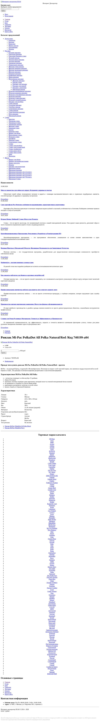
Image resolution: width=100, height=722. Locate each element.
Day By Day (52, 470)
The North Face (52, 575)
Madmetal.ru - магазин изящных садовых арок (17, 262)
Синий (52, 665)
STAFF (52, 563)
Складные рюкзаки (15, 105)
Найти (3, 11)
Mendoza (52, 521)
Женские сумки (14, 126)
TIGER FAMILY (52, 583)
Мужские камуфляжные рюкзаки (20, 91)
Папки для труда (14, 163)
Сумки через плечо (15, 152)
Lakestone (52, 509)
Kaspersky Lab (52, 504)
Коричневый (52, 640)
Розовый (52, 656)
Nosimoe (52, 535)
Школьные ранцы (14, 168)
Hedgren (52, 495)
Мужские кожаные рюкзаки (18, 93)
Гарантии (8, 24)
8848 (52, 442)
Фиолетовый (52, 668)
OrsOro (52, 540)
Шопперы (12, 156)
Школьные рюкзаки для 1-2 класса (20, 172)
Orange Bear (52, 539)
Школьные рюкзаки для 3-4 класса (20, 173)
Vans (52, 593)
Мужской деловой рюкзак (17, 100)
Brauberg (52, 460)
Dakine (52, 469)
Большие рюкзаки (15, 52)
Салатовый (52, 660)
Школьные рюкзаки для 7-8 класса (20, 177)
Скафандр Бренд (52, 667)
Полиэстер (52, 653)
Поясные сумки (14, 140)
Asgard (52, 448)
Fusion (52, 484)
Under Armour (52, 591)
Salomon (52, 560)
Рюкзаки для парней (19, 86)
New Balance (52, 530)
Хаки (52, 670)
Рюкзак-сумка (17, 82)
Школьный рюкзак (18, 89)
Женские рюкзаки (15, 72)
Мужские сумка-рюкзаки (17, 98)
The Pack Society (52, 577)
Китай (52, 639)
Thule (52, 581)
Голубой (52, 626)
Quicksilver (52, 553)
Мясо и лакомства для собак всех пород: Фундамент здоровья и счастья (26, 190)
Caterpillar (52, 467)
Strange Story (52, 567)
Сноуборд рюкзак (14, 107)
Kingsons (52, 505)
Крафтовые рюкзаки (15, 75)
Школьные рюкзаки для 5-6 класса (20, 175)
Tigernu (52, 584)
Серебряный (52, 661)
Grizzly (52, 491)
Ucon (52, 590)
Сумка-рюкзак (13, 110)
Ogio (52, 537)
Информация (9, 361)
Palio (52, 544)
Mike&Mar (52, 523)
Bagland (52, 453)
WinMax (52, 598)
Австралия (52, 611)
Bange (52, 455)
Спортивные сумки (15, 142)
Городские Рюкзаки (15, 54)
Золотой (52, 635)
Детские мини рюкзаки (16, 59)
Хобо (10, 154)
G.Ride (52, 486)
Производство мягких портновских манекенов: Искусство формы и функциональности (31, 304)
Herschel (52, 498)
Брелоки (11, 42)
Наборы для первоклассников (18, 161)
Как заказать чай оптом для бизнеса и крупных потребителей (22, 275)
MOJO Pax (51, 525)
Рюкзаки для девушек (19, 84)
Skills (52, 561)
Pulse (52, 549)
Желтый (52, 628)
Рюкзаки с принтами (19, 88)
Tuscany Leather (52, 588)
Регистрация (9, 16)
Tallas (52, 572)
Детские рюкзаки (14, 61)
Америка (52, 612)
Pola (52, 546)
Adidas (52, 446)
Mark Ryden (52, 519)
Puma (52, 551)
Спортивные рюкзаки (16, 109)
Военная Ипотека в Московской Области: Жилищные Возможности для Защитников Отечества (35, 248)
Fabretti (52, 477)
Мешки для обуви (14, 133)
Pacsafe (52, 542)
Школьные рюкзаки (15, 170)
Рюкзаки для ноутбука (16, 102)
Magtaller (52, 518)
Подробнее (4, 199)
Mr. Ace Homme (52, 528)
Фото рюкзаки (13, 114)
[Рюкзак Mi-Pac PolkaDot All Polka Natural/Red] (16, 342)
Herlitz (52, 497)
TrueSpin (52, 586)
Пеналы (11, 49)
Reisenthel (52, 556)
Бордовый (52, 621)
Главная (7, 19)
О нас (6, 21)
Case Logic (51, 465)
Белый (52, 618)
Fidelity (52, 481)
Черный (52, 672)
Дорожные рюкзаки (15, 63)
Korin (52, 507)
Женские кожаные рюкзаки (18, 68)
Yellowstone (52, 605)
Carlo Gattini (52, 463)
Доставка (8, 26)
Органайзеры (13, 47)
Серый (52, 663)
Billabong (52, 456)
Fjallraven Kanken (52, 483)
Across (52, 444)
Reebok (52, 554)
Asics (52, 449)
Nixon (52, 533)
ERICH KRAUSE (52, 476)
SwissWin (52, 570)
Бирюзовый (52, 619)
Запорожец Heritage (52, 632)
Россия (52, 658)
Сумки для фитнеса (15, 149)
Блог (6, 23)
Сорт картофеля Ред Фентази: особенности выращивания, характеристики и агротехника (32, 205)
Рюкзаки (7, 51)
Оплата (7, 28)
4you (52, 440)
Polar (52, 547)
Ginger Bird (52, 488)
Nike (52, 532)
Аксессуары (9, 38)
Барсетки (12, 119)
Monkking (52, 526)
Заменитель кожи (52, 630)
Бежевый (52, 616)
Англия (52, 614)
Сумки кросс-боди (15, 151)
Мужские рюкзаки (15, 96)
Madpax (51, 516)
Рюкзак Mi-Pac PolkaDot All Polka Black (18, 426)
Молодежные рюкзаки (16, 79)
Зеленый (52, 633)
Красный (52, 642)
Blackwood (52, 458)
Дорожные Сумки (15, 123)
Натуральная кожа (52, 644)
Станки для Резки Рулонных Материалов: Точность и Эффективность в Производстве (31, 318)
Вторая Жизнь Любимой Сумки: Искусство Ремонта (19, 219)
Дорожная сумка (14, 121)
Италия (52, 637)
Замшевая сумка (14, 128)
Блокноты (12, 40)
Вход (6, 14)
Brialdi (52, 462)
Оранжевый (52, 647)
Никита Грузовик (52, 646)
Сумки (7, 117)
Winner (52, 600)
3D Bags (52, 439)
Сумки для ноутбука (15, 145)
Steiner (52, 565)
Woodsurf (52, 602)
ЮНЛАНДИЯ (52, 674)
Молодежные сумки (15, 135)
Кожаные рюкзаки (15, 74)
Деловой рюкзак (14, 58)
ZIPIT (52, 609)
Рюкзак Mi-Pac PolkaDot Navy (15, 428)
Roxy (52, 558)
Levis (52, 514)
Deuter (52, 474)
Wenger (52, 597)
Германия (52, 625)
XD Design (52, 604)
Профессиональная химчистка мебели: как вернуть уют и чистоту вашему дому (29, 290)
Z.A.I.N (52, 607)
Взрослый (52, 623)
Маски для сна (13, 45)
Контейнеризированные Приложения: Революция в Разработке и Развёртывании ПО (31, 233)
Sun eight (52, 568)
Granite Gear (52, 490)
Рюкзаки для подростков (17, 166)
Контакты (8, 30)
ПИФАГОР (52, 651)
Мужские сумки (14, 137)
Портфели (12, 138)
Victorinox (52, 595)
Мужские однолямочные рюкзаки (20, 95)
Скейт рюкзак (13, 103)
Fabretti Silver (52, 479)
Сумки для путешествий (17, 147)
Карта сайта (9, 31)
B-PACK (52, 451)
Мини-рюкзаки (14, 77)
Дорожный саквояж (15, 124)
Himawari (52, 500)
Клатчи (11, 130)
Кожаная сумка (14, 131)
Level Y (52, 512)
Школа (7, 158)
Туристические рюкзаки (17, 112)
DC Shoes (52, 472)
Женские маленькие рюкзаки (18, 70)
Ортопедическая (51, 649)
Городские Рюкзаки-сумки (17, 56)
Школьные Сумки (15, 179)
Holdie (52, 502)
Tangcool (52, 574)
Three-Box (52, 579)
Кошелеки (12, 44)
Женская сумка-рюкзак (16, 66)
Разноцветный (52, 654)
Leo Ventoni (52, 511)
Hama (52, 493)
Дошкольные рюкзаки (16, 65)
